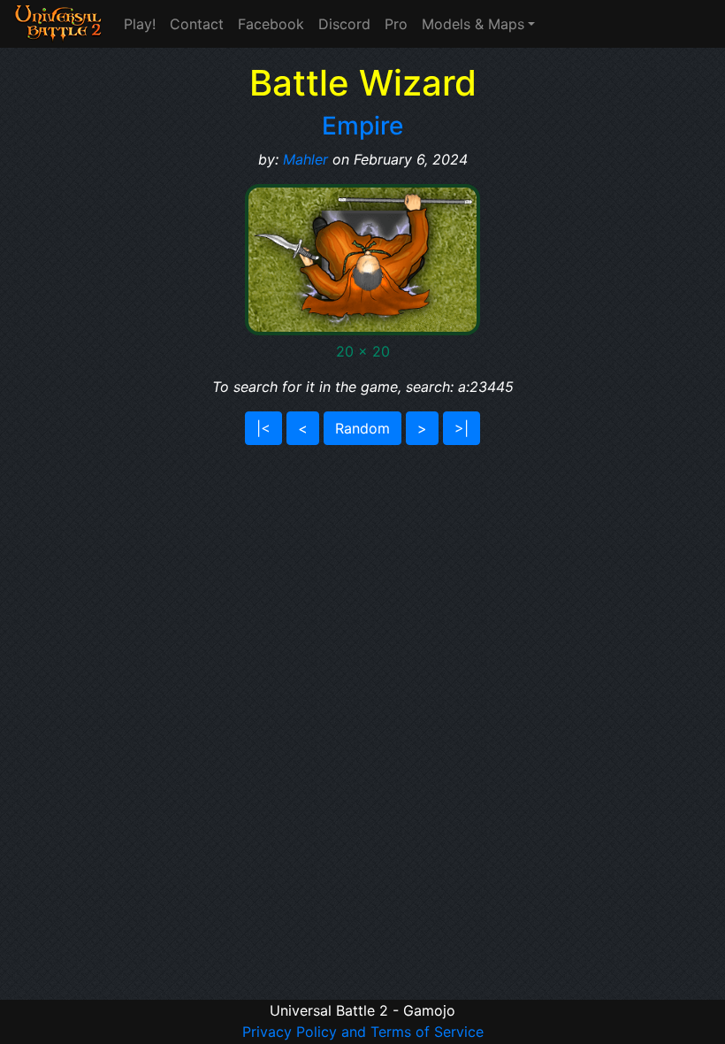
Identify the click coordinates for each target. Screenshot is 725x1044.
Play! (140, 24)
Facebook (271, 24)
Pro (396, 24)
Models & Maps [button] (473, 24)
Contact (197, 24)
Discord (344, 24)
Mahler (305, 159)
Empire (362, 126)
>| (461, 428)
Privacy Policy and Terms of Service (363, 1031)
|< (263, 428)
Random (362, 428)
